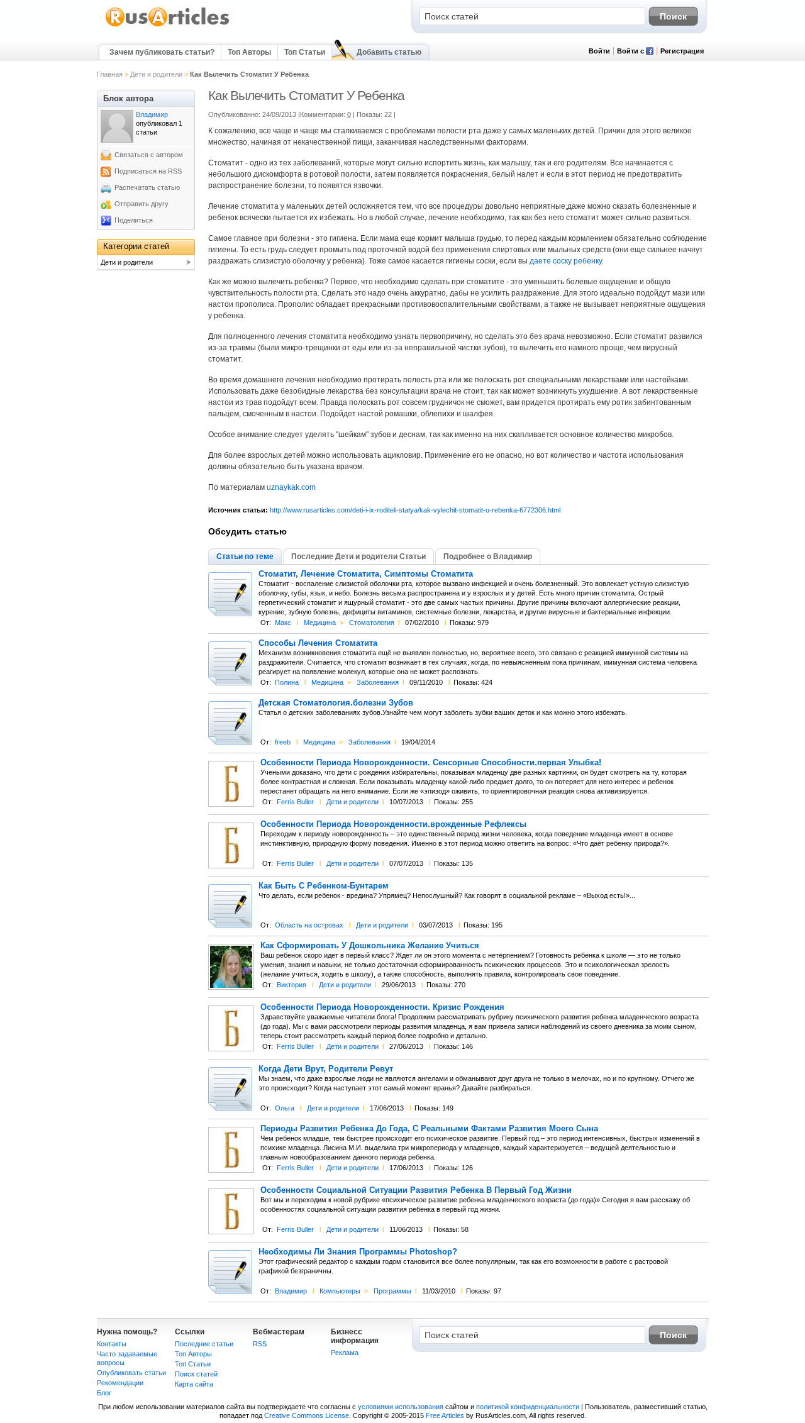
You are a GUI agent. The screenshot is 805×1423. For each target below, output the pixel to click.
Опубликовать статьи (131, 1372)
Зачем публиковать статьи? (161, 52)
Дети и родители (156, 74)
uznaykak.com (291, 487)
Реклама (344, 1352)
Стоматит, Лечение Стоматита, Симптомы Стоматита (365, 574)
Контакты (111, 1344)
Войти (599, 51)
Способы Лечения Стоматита (317, 643)
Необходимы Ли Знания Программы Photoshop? (357, 1252)
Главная (110, 74)
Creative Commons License (306, 1415)
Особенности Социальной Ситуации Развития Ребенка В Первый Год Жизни (416, 1190)
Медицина (320, 622)
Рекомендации (120, 1383)
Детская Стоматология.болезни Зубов (335, 703)
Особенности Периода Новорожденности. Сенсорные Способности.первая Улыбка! (430, 762)
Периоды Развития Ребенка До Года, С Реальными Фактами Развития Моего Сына (429, 1128)
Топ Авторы (249, 52)
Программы (392, 1291)
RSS (260, 1344)
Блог (104, 1393)
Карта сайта (194, 1384)
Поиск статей (196, 1374)
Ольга (284, 1108)
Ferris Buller (295, 802)
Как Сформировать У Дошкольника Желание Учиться (369, 945)
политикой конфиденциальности (527, 1406)
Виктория (291, 984)
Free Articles (445, 1415)
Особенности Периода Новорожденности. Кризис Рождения (382, 1007)
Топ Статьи (304, 52)
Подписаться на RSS (148, 171)
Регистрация (682, 51)
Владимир (291, 1291)
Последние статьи (204, 1344)
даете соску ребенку (566, 261)
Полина (287, 682)
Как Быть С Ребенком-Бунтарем (323, 886)
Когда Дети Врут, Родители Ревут (325, 1069)
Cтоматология (371, 622)
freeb (283, 742)
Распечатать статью (147, 187)
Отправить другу (141, 204)
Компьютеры (339, 1291)
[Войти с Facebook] (649, 52)
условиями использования (400, 1406)
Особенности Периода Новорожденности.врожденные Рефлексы (393, 824)
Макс (283, 622)
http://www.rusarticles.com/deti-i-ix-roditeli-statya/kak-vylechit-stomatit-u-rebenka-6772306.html (415, 510)
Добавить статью (389, 52)
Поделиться (133, 220)
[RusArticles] (167, 26)
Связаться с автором (148, 154)
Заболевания (378, 682)
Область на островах (309, 925)
